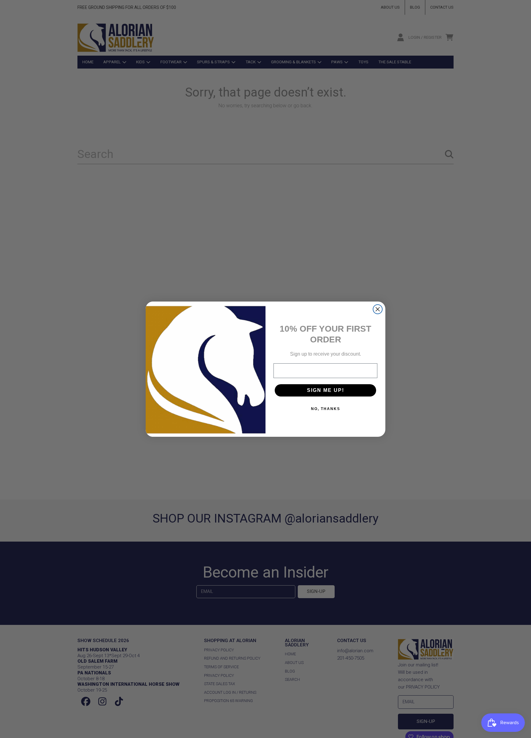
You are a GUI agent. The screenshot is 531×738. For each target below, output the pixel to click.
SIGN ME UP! (325, 390)
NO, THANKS (325, 409)
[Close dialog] (377, 309)
